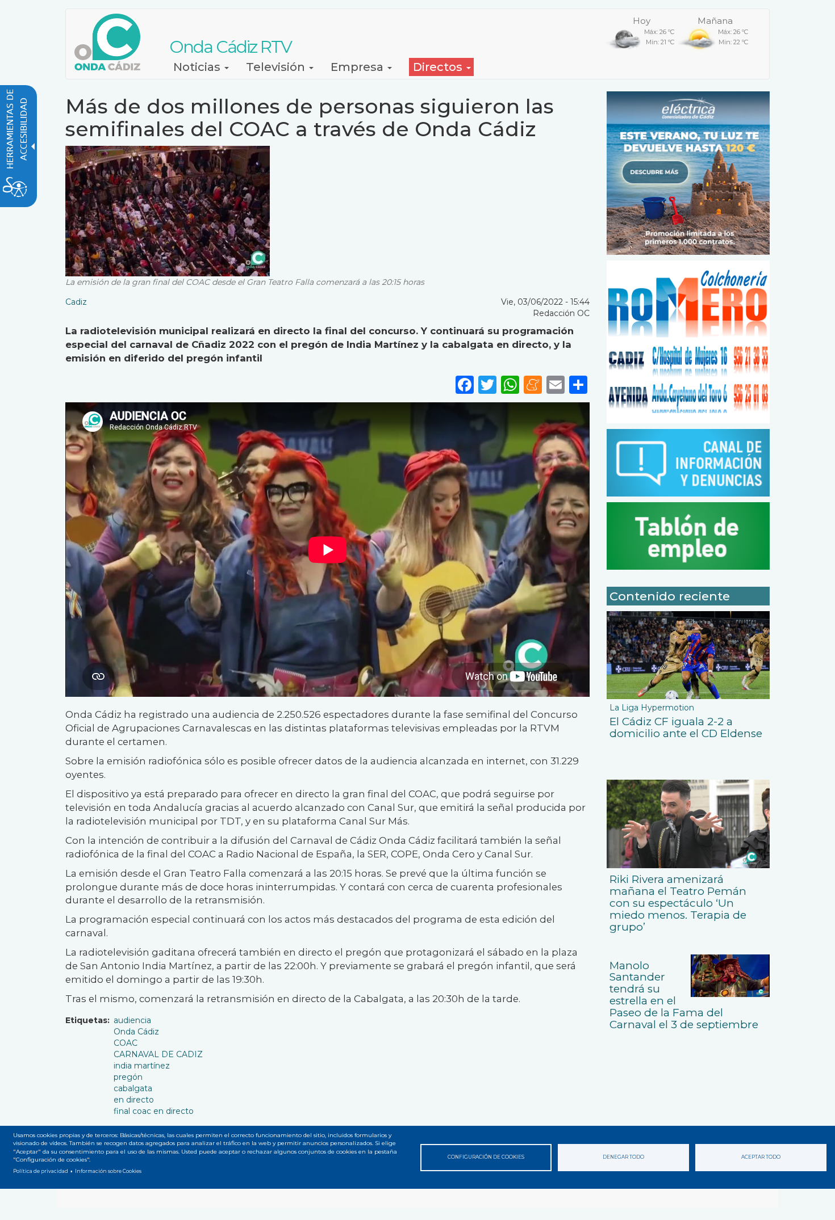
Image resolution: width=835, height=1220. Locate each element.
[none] (578, 384)
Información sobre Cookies (108, 1171)
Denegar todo (623, 1157)
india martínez (142, 1066)
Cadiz (76, 302)
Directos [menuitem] (439, 67)
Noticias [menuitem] (198, 67)
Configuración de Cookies (486, 1157)
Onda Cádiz (136, 1032)
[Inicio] (111, 42)
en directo (134, 1100)
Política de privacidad (40, 1171)
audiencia (132, 1020)
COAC (125, 1043)
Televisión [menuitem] (277, 67)
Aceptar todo (760, 1157)
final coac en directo (154, 1111)
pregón (128, 1077)
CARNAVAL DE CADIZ (158, 1054)
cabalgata (133, 1088)
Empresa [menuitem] (358, 67)
